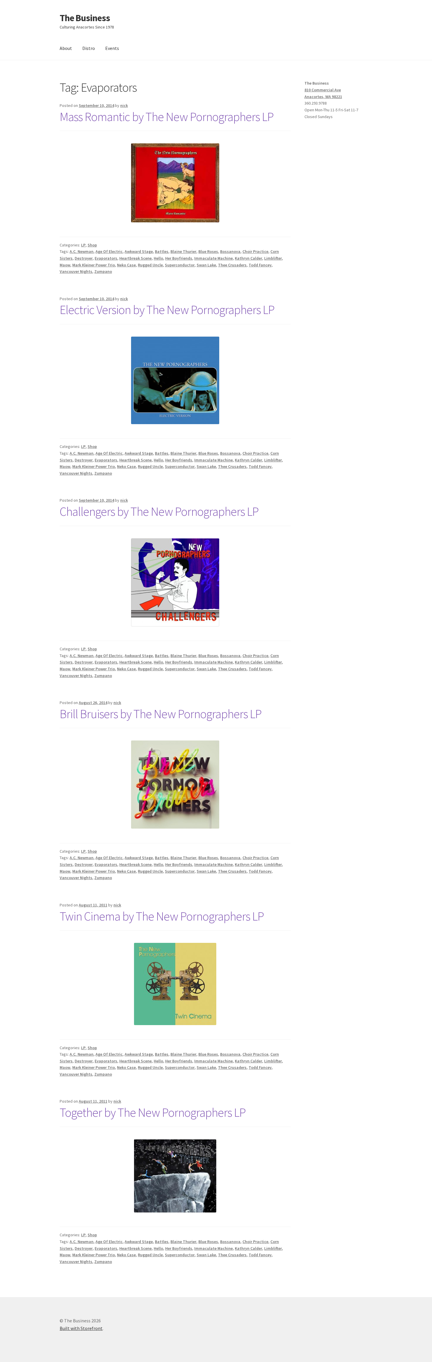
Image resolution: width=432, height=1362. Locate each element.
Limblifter (273, 258)
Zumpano (103, 271)
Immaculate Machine (213, 258)
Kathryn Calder (248, 258)
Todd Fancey (260, 265)
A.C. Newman (81, 251)
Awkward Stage (139, 251)
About (66, 48)
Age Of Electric (109, 251)
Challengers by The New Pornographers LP (159, 511)
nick (124, 105)
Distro (88, 48)
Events (112, 48)
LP (83, 245)
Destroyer (84, 258)
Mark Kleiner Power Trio (93, 265)
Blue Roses (208, 251)
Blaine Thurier (183, 251)
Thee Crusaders (232, 265)
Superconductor (180, 265)
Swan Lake (206, 265)
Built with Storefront (81, 1328)
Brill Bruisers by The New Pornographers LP (161, 713)
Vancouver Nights (76, 271)
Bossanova (230, 251)
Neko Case (126, 265)
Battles (161, 251)
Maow (65, 265)
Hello (158, 258)
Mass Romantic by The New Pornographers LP (167, 116)
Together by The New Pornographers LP (153, 1112)
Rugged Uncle (150, 265)
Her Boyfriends (178, 258)
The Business (85, 18)
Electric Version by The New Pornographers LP (167, 309)
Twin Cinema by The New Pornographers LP (162, 916)
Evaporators (106, 258)
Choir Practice (255, 251)
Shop (92, 245)
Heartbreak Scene (135, 258)
